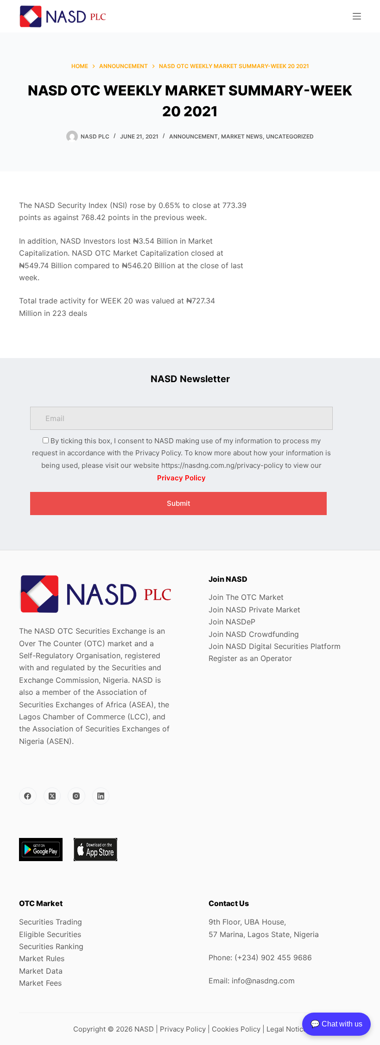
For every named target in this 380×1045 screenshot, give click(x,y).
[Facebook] (28, 796)
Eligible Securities (50, 934)
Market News (242, 136)
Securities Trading (50, 921)
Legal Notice (286, 1029)
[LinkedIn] (101, 796)
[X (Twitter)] (52, 796)
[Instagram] (76, 796)
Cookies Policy (236, 1029)
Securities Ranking (51, 946)
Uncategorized (290, 136)
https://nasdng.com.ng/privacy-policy (222, 465)
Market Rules (41, 958)
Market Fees (40, 983)
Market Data (41, 971)
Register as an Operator (250, 658)
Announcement (193, 136)
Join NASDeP (232, 621)
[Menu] (357, 16)
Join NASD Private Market (254, 609)
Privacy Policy (181, 477)
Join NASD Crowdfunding (254, 634)
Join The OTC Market (246, 597)
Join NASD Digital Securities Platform (275, 646)
